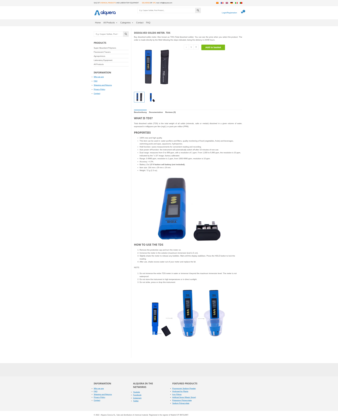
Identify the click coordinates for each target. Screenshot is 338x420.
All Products (109, 23)
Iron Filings (177, 394)
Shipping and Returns (103, 85)
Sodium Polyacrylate (180, 403)
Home (98, 23)
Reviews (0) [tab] (170, 112)
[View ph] (139, 97)
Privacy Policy (99, 89)
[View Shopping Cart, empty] (242, 13)
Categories (125, 23)
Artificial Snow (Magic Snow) (184, 397)
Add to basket (213, 47)
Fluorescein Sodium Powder (184, 388)
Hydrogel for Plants (180, 391)
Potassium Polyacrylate (182, 400)
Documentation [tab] (156, 112)
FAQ (148, 23)
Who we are (99, 77)
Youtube (136, 392)
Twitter (136, 401)
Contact (139, 23)
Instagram (137, 398)
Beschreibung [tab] (140, 112)
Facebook (137, 395)
